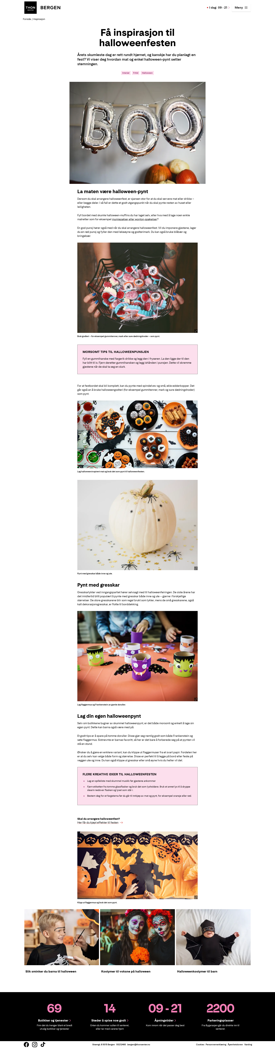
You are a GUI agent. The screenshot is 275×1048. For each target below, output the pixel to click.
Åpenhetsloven (235, 1044)
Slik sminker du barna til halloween (50, 971)
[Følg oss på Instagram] (34, 1044)
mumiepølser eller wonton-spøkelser (134, 219)
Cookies (200, 1044)
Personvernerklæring (216, 1044)
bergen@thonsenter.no (138, 1044)
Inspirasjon (39, 19)
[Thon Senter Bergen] (42, 7)
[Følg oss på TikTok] (43, 1044)
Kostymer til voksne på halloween (126, 971)
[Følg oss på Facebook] (26, 1044)
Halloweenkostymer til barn (197, 971)
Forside (27, 19)
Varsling (248, 1044)
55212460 (121, 1044)
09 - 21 (218, 7)
